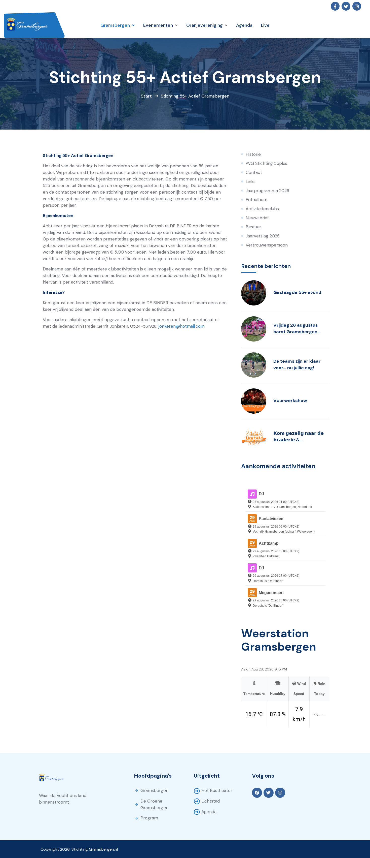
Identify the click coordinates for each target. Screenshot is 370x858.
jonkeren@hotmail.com (182, 326)
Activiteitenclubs (262, 208)
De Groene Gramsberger (154, 804)
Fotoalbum (256, 199)
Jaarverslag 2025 (263, 236)
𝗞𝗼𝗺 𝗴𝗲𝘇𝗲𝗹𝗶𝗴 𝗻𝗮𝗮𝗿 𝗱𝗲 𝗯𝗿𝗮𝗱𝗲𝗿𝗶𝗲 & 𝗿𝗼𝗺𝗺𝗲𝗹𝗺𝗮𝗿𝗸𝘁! (298, 436)
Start (146, 96)
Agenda (208, 811)
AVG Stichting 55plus (266, 163)
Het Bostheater (216, 790)
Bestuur (253, 227)
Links (250, 181)
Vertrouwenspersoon (267, 245)
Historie (253, 154)
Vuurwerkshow (290, 400)
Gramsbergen (154, 790)
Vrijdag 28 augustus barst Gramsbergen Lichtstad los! (295, 328)
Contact (254, 172)
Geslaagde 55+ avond (297, 292)
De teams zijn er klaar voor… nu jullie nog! (297, 364)
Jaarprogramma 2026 (267, 190)
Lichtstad (210, 801)
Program (149, 818)
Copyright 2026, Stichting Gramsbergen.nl (79, 849)
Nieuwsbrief (257, 218)
